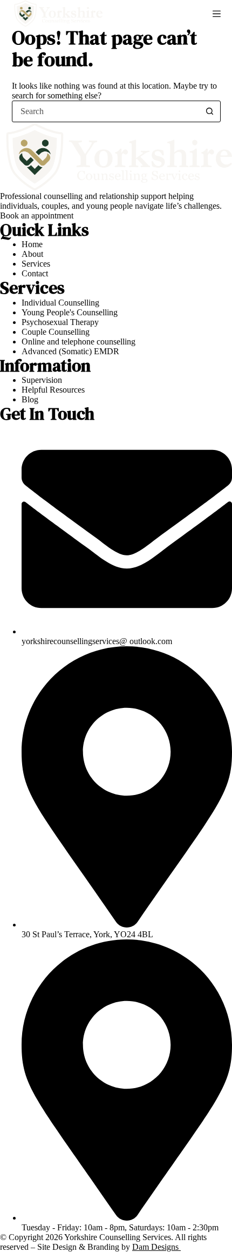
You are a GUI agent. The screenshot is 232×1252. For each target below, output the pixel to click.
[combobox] (106, 111)
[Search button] (210, 111)
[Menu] (217, 14)
